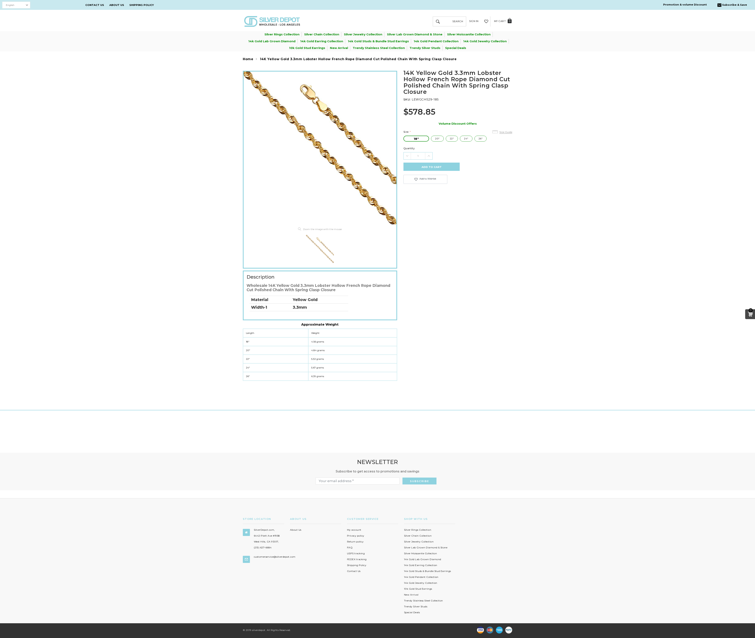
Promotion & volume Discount (685, 4)
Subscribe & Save (734, 4)
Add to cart (432, 166)
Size (407, 131)
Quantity (409, 148)
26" (480, 138)
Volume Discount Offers (458, 123)
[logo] (272, 21)
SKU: (407, 99)
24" (466, 138)
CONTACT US (94, 4)
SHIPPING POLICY (141, 4)
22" (452, 138)
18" (416, 139)
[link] (320, 249)
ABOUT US (116, 4)
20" (437, 138)
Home (248, 59)
